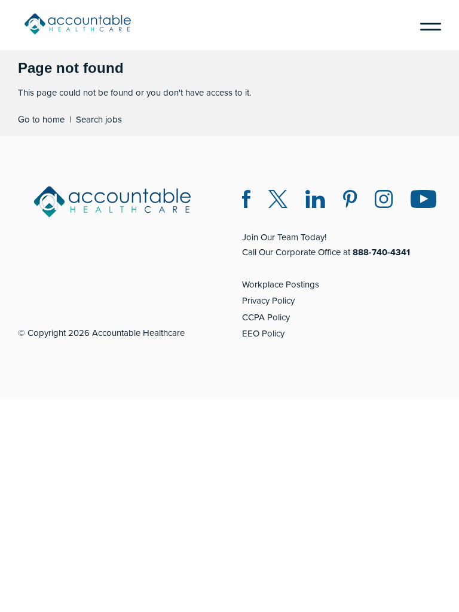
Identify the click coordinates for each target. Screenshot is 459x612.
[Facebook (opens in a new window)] (246, 201)
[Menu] (426, 25)
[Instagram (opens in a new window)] (384, 201)
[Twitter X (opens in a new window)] (277, 201)
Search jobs (99, 119)
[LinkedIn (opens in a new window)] (315, 201)
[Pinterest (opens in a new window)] (350, 201)
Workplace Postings (280, 284)
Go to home (41, 119)
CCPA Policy (266, 317)
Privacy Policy (268, 300)
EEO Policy (263, 333)
